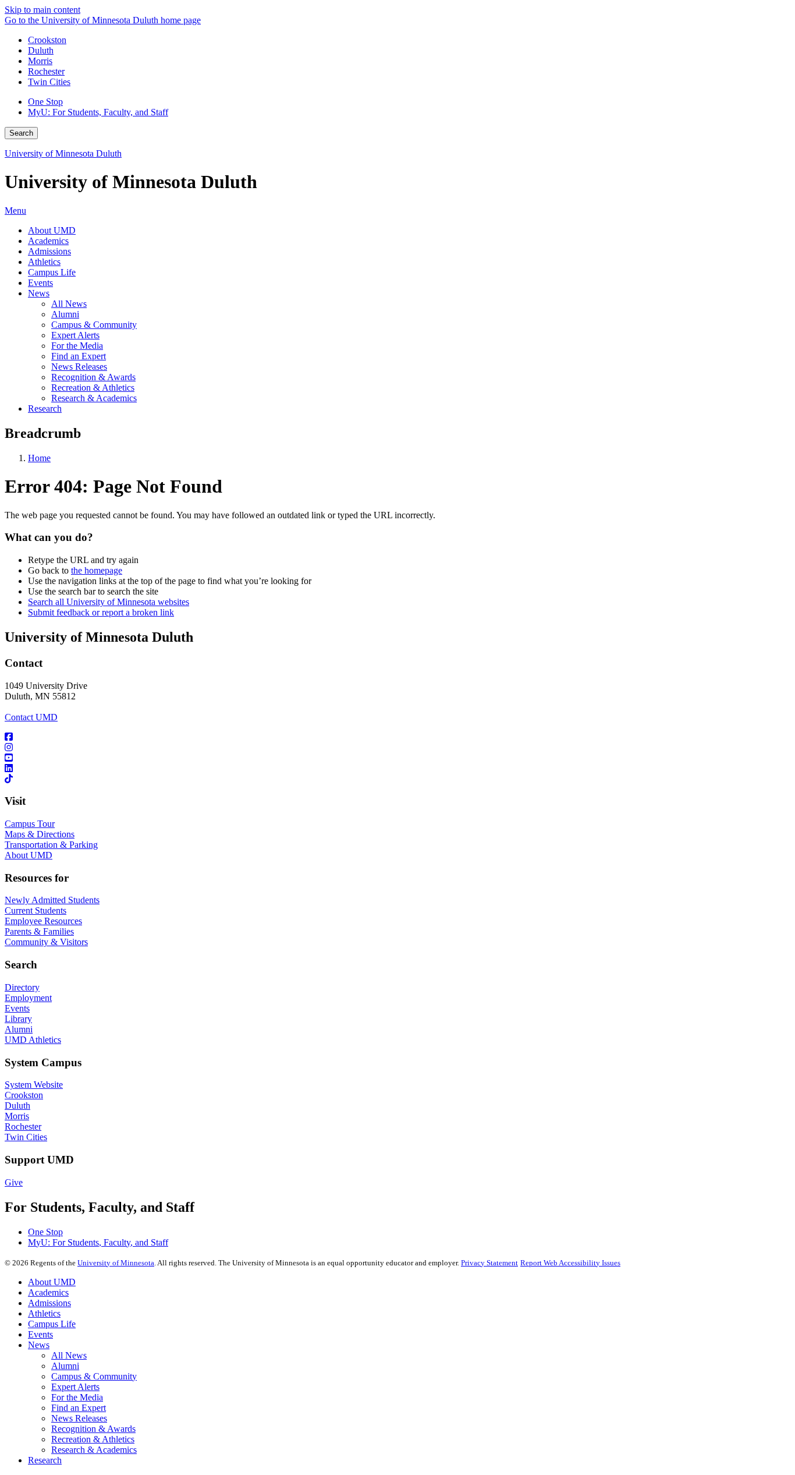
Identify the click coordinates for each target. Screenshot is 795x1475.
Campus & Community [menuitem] (94, 325)
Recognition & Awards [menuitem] (93, 377)
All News (69, 1355)
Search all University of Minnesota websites (108, 602)
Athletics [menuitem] (44, 262)
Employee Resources (43, 921)
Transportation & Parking (51, 845)
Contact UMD (31, 717)
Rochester (46, 71)
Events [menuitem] (40, 283)
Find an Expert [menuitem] (78, 356)
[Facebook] (397, 737)
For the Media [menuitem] (77, 346)
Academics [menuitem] (48, 241)
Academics (48, 1292)
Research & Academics (94, 1450)
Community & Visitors (46, 942)
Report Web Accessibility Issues (570, 1262)
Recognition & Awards (93, 1429)
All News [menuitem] (69, 304)
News (38, 1345)
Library (18, 1019)
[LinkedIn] (397, 768)
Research (45, 1460)
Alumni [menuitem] (65, 314)
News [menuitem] (38, 293)
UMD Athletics (33, 1040)
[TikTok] (397, 779)
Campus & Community (94, 1376)
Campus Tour (30, 824)
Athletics (44, 1313)
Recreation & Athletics (92, 1439)
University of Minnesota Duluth (63, 153)
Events (17, 1008)
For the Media (77, 1397)
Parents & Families (39, 931)
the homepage (96, 570)
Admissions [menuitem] (49, 251)
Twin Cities (49, 82)
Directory (22, 987)
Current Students (35, 910)
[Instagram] (397, 747)
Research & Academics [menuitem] (94, 398)
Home (39, 458)
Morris (40, 61)
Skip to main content (42, 10)
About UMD (28, 855)
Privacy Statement (489, 1262)
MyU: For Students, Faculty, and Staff (98, 112)
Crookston (47, 40)
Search (21, 133)
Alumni (19, 1029)
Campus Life (52, 1324)
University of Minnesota (115, 1262)
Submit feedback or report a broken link (101, 612)
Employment (28, 998)
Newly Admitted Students (52, 900)
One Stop (45, 102)
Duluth (41, 50)
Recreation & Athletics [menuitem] (92, 387)
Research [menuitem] (45, 408)
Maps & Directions (39, 834)
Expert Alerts (75, 1387)
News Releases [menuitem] (79, 367)
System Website (34, 1085)
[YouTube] (397, 758)
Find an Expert (78, 1408)
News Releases (79, 1418)
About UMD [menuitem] (52, 230)
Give (14, 1182)
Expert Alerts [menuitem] (75, 335)
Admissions (49, 1303)
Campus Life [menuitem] (52, 272)
